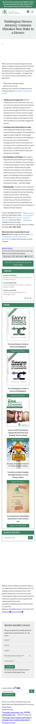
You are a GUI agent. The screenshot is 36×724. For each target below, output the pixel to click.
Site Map (5, 723)
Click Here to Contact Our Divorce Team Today (18, 263)
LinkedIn (20, 256)
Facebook (7, 256)
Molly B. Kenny (7, 248)
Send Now (9, 667)
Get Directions (16, 612)
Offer (6, 305)
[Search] (30, 537)
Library (8, 271)
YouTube (29, 256)
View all (27, 298)
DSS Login (11, 723)
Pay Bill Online (9, 695)
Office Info (6, 612)
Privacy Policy (6, 707)
